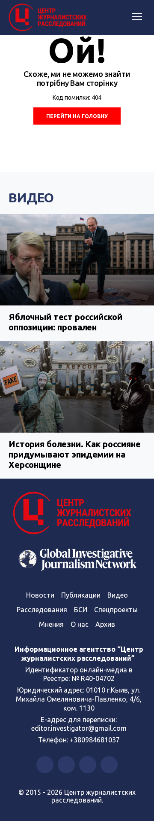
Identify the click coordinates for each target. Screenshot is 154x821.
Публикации (81, 595)
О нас (80, 624)
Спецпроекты (116, 609)
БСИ (80, 609)
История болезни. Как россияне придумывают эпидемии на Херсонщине (75, 454)
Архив (105, 624)
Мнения (51, 624)
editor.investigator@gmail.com (79, 728)
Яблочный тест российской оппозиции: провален (65, 322)
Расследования (42, 609)
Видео (31, 197)
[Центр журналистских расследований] (49, 17)
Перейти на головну (76, 116)
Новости (40, 595)
